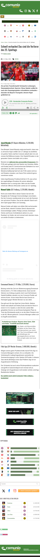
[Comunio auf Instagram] (25, 11)
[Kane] (3, 507)
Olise (8, 510)
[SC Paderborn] (8, 455)
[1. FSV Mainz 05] (2, 455)
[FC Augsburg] (2, 475)
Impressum (26, 548)
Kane (8, 507)
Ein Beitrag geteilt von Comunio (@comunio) (20, 279)
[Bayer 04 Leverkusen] (8, 451)
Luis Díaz (10, 514)
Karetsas (9, 503)
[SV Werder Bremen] (8, 471)
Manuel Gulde (5, 189)
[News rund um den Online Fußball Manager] (10, 5)
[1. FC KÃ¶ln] (2, 461)
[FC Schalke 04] (8, 475)
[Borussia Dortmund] (2, 468)
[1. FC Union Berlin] (2, 458)
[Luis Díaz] (3, 514)
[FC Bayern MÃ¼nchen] (2, 448)
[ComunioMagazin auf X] (33, 11)
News (6, 42)
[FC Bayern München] (24, 507)
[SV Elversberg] (2, 451)
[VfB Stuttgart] (8, 448)
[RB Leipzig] (2, 465)
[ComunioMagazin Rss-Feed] (29, 11)
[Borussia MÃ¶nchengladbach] (8, 465)
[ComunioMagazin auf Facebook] (37, 11)
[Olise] (3, 510)
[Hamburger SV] (8, 468)
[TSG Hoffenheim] (8, 461)
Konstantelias (11, 518)
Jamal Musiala (6, 142)
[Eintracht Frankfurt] (8, 458)
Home (2, 42)
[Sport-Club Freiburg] (2, 471)
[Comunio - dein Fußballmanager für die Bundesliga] (21, 11)
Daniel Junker (7, 53)
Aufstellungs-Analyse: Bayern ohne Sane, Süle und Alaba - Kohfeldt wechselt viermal (18, 322)
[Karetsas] (3, 503)
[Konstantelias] (3, 518)
